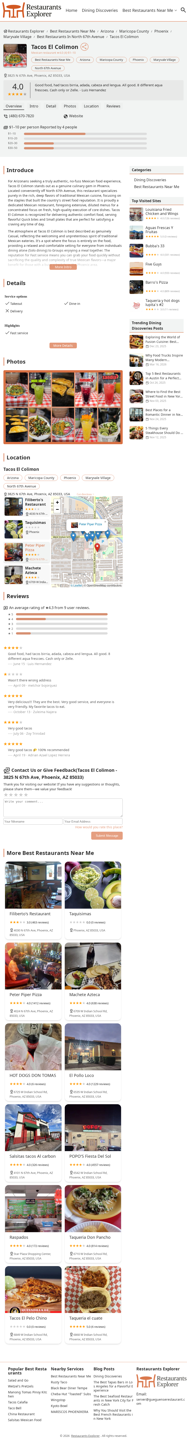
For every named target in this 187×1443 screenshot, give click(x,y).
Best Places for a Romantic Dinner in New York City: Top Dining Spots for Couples (156, 414)
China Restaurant (21, 1414)
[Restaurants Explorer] (31, 10)
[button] (97, 547)
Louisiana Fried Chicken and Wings (162, 213)
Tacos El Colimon (124, 36)
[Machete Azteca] (93, 966)
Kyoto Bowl (59, 1406)
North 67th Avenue (48, 68)
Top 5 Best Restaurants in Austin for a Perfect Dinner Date (163, 378)
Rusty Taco (59, 1382)
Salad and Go (18, 1380)
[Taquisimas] (93, 885)
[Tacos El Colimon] (17, 58)
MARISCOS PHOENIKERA (69, 1412)
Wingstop (58, 1400)
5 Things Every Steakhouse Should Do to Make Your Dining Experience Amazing (157, 433)
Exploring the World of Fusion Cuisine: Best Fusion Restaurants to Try (155, 342)
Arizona (107, 31)
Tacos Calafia (18, 1402)
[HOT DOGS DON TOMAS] (33, 1046)
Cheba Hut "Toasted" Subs (71, 1394)
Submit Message (107, 835)
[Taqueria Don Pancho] (93, 1208)
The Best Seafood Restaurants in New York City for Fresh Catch (113, 1400)
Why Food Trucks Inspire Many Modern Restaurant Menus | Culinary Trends (156, 360)
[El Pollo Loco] (93, 1046)
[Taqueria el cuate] (93, 1289)
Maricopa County (134, 31)
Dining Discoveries (100, 10)
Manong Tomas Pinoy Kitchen (27, 1394)
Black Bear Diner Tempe (69, 1388)
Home (71, 10)
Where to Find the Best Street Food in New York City (163, 396)
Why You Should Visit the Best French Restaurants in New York (113, 1414)
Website (76, 115)
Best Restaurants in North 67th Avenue (70, 36)
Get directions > (85, 494)
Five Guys (162, 268)
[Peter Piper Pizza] (33, 966)
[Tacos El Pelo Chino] (33, 1289)
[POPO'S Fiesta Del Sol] (93, 1127)
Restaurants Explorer (26, 31)
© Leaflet (76, 585)
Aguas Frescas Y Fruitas (161, 232)
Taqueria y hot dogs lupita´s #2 (162, 304)
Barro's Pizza (162, 286)
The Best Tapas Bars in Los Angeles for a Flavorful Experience (113, 1386)
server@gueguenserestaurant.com (160, 1401)
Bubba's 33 (162, 250)
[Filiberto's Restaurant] (33, 885)
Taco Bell (14, 1408)
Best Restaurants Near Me (147, 10)
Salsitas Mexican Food (25, 1420)
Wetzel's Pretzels (21, 1386)
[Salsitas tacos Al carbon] (33, 1127)
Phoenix (161, 31)
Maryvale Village (17, 36)
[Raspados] (33, 1208)
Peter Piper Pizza (90, 524)
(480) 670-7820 (21, 115)
